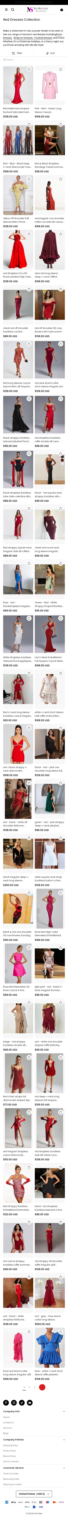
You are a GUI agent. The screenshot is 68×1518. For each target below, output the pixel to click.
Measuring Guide (11, 1479)
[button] (6, 9)
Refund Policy (9, 1456)
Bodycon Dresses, (24, 37)
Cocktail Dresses (43, 37)
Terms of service (11, 1461)
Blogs (6, 1433)
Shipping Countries (12, 1484)
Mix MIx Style (37, 1513)
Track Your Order (11, 1473)
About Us (7, 1428)
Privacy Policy (9, 1450)
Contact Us (8, 1422)
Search (6, 1417)
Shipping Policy (10, 1445)
